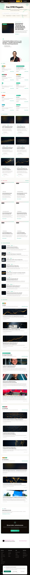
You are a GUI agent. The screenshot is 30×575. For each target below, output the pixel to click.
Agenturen (9, 553)
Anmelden (25, 1)
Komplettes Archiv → (24, 15)
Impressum (24, 552)
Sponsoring (17, 557)
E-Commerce (18, 15)
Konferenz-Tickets (14, 530)
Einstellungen (22, 571)
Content (4, 15)
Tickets (19, 1)
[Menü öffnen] (28, 1)
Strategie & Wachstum (9, 15)
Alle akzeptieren (7, 571)
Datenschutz (24, 553)
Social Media (14, 15)
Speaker (9, 556)
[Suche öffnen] (7, 1)
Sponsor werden (12, 1)
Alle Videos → (27, 180)
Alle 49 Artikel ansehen (25, 356)
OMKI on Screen (3, 556)
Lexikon (2, 560)
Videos (2, 557)
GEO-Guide (2, 563)
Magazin (17, 554)
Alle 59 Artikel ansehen (25, 306)
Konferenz (2, 552)
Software (9, 552)
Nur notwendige (15, 571)
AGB (23, 557)
